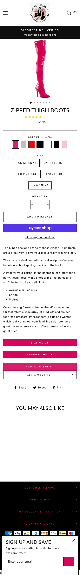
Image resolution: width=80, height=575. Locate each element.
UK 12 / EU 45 (53, 162)
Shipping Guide (40, 354)
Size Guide (40, 342)
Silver (23, 144)
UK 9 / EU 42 (39, 185)
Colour (40, 137)
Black (56, 144)
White (48, 144)
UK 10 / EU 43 (52, 174)
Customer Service (40, 488)
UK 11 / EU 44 (27, 174)
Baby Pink (64, 144)
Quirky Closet (40, 499)
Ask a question (40, 375)
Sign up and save (40, 524)
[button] (34, 117)
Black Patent (40, 144)
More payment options (40, 237)
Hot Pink (15, 144)
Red (32, 144)
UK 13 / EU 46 (27, 162)
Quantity (40, 196)
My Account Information (40, 512)
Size (40, 155)
